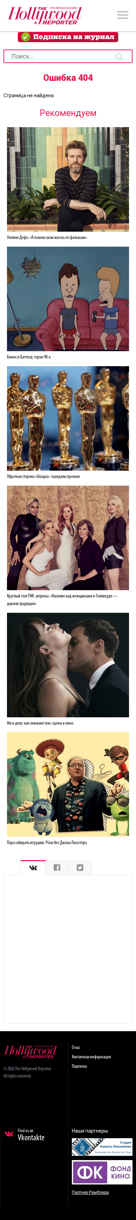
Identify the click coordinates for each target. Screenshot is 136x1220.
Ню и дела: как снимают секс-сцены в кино (40, 723)
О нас (76, 1047)
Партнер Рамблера (90, 1192)
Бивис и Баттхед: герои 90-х (29, 357)
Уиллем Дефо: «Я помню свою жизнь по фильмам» (47, 237)
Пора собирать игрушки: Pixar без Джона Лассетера (47, 842)
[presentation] (33, 868)
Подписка (79, 1066)
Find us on (31, 1135)
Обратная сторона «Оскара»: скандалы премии (43, 476)
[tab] (33, 868)
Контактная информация (91, 1057)
